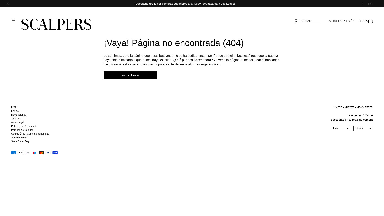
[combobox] (341, 128)
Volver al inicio (130, 75)
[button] (13, 21)
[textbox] (341, 128)
